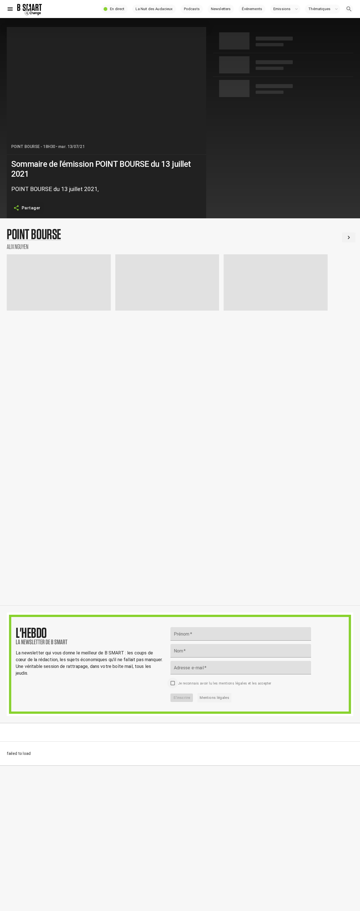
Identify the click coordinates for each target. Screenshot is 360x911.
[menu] (10, 9)
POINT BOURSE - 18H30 (33, 146)
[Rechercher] (349, 9)
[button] (114, 9)
